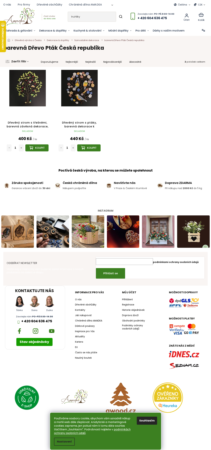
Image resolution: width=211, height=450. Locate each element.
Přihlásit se (110, 273)
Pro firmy (24, 5)
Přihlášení (127, 299)
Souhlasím (147, 420)
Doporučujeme (49, 62)
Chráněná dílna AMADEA (85, 5)
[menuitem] (20, 31)
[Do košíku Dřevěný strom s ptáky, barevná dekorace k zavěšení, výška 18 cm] (88, 147)
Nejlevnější (72, 62)
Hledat (120, 17)
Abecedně (135, 62)
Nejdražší (90, 62)
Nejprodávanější (112, 62)
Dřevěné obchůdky (49, 5)
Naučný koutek (83, 357)
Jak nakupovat (83, 315)
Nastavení (64, 441)
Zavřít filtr (18, 61)
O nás (7, 5)
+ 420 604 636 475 (36, 321)
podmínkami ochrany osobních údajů (176, 262)
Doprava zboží (130, 315)
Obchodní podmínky (133, 320)
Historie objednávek (133, 310)
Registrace (128, 304)
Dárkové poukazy (85, 326)
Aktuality (80, 336)
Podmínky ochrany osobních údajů (132, 327)
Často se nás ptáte (86, 352)
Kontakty (80, 310)
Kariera (79, 341)
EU (76, 347)
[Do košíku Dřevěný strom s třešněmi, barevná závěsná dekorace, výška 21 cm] (37, 147)
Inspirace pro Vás (85, 331)
